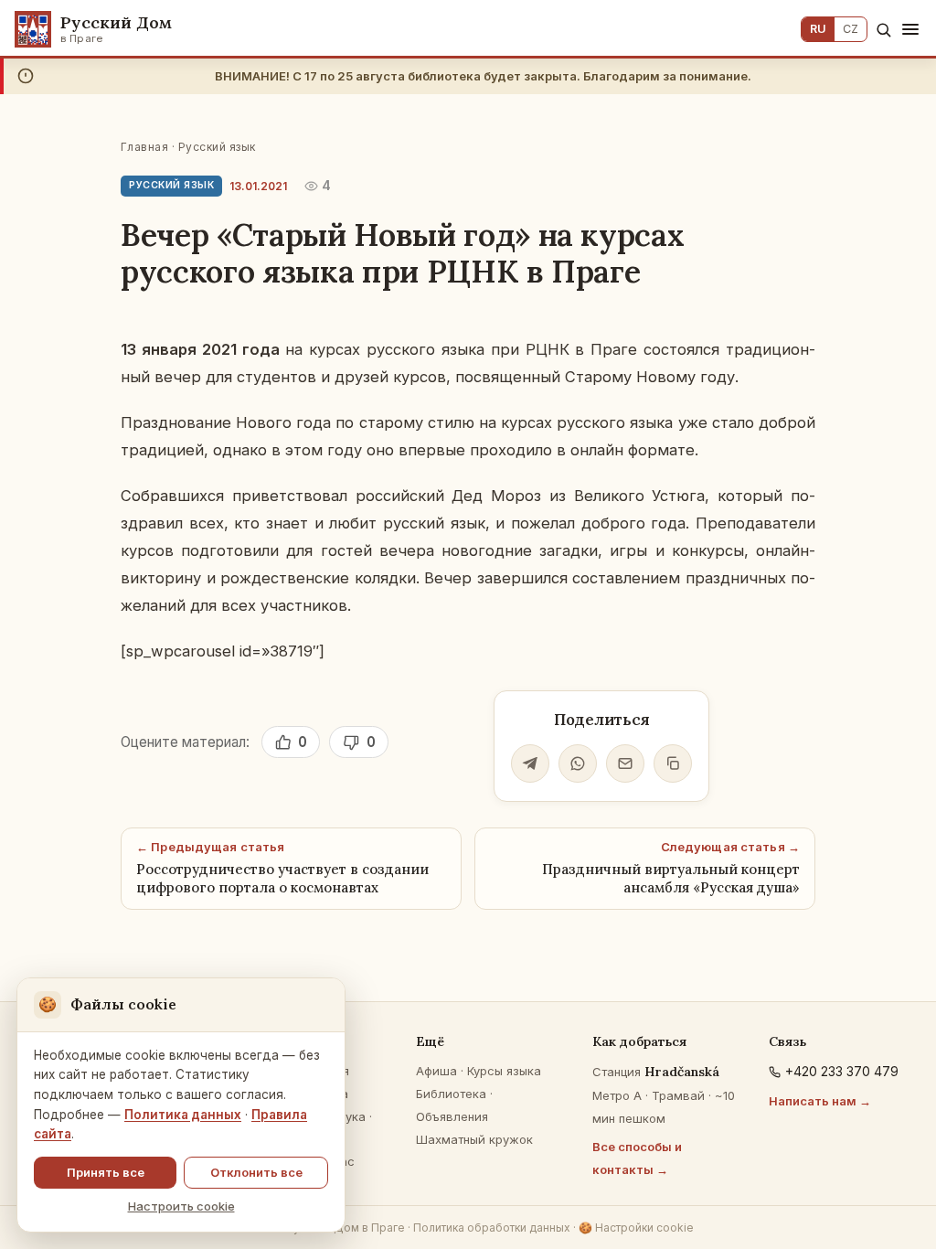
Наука (348, 1116)
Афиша (436, 1070)
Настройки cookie (636, 1227)
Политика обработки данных (491, 1227)
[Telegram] (530, 763)
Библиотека (451, 1093)
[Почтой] (625, 763)
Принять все (105, 1172)
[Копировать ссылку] (673, 763)
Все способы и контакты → (637, 1158)
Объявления (452, 1116)
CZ (850, 29)
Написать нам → (820, 1101)
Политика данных (182, 1114)
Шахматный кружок (474, 1139)
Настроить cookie (181, 1206)
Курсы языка (504, 1070)
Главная (144, 147)
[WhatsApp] (577, 763)
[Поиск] (883, 29)
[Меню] (910, 29)
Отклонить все (256, 1172)
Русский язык (217, 147)
